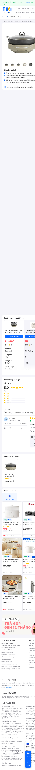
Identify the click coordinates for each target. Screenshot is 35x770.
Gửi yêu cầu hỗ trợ (6, 650)
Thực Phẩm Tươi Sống (8, 721)
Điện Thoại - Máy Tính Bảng (10, 738)
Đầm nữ (32, 708)
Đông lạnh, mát (13, 726)
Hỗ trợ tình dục (15, 758)
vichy (19, 697)
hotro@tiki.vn (16, 666)
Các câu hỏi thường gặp (8, 647)
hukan (15, 697)
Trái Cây (3, 723)
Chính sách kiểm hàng (7, 657)
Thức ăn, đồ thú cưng (10, 733)
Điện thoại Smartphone (7, 740)
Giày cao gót (29, 735)
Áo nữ (27, 708)
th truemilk (21, 696)
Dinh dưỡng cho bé (10, 713)
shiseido (3, 697)
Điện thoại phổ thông (10, 741)
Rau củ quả (7, 725)
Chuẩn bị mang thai (10, 718)
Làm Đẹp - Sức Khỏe (8, 746)
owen (31, 696)
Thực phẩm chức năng (11, 750)
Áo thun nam (29, 720)
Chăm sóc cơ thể (10, 752)
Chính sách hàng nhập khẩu (9, 664)
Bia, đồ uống (7, 729)
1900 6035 (9, 688)
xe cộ (28, 12)
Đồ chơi (19, 708)
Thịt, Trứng (10, 723)
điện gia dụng (20, 12)
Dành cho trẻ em (9, 731)
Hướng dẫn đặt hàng (7, 652)
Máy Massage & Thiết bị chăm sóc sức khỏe (12, 752)
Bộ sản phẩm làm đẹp (11, 758)
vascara (3, 696)
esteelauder (13, 696)
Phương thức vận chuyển (8, 654)
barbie (27, 696)
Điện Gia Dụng (6, 763)
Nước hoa (7, 758)
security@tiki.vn (15, 668)
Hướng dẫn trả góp (6, 661)
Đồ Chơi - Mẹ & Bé (7, 706)
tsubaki (26, 697)
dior (8, 696)
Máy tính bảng (9, 743)
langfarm (9, 697)
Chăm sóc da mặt (6, 748)
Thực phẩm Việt (16, 725)
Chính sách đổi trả (6, 659)
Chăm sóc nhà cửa (12, 734)
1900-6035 (9, 643)
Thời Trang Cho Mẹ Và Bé (8, 708)
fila (23, 697)
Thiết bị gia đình (16, 765)
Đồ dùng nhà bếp (6, 765)
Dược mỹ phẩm (17, 759)
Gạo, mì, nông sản (10, 728)
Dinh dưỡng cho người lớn (12, 715)
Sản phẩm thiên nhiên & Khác (11, 754)
